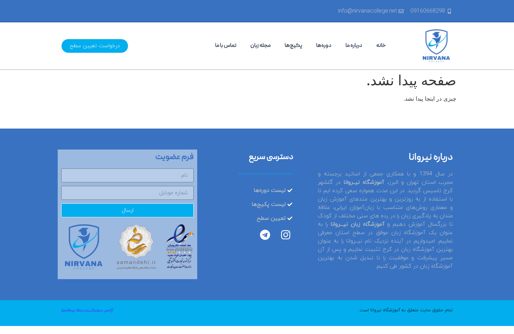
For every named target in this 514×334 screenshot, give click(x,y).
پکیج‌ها (293, 46)
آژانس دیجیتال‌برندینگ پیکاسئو (87, 310)
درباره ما (353, 46)
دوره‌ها (323, 46)
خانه (381, 46)
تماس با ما (225, 46)
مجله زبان (260, 46)
